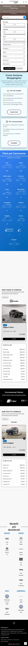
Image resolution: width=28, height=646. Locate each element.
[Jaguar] (14, 313)
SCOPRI (14, 338)
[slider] (4, 27)
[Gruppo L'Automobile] (14, 300)
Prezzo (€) (5, 22)
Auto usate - (4, 639)
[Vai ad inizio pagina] (14, 623)
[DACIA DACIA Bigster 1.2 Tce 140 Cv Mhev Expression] (14, 432)
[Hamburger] (2, 2)
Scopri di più (14, 112)
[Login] (23, 2)
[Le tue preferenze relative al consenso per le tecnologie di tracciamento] (25, 643)
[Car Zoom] (19, 401)
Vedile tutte (5, 297)
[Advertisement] (14, 269)
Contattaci (14, 143)
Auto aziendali (4, 641)
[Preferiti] (26, 2)
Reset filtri (19, 68)
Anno (4, 36)
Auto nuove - (16, 639)
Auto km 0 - (10, 639)
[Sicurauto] (14, 422)
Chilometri (5, 29)
